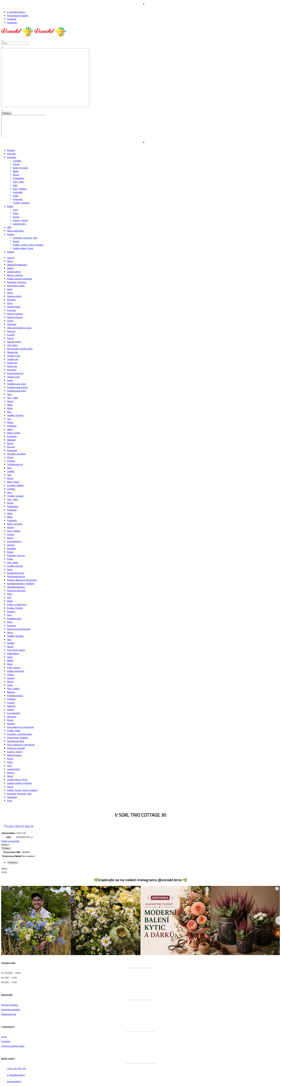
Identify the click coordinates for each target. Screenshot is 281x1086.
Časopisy (11, 625)
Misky (16, 171)
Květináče (18, 192)
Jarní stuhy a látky (16, 285)
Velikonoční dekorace (17, 264)
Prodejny (6, 848)
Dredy (10, 380)
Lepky (10, 685)
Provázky (11, 369)
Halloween (12, 797)
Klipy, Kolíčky (13, 688)
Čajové (10, 338)
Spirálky (10, 643)
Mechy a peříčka (15, 275)
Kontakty (6, 1041)
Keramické (12, 450)
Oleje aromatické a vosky (19, 327)
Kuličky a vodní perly (17, 604)
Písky (9, 594)
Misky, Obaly (13, 482)
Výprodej (11, 153)
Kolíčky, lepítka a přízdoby (19, 278)
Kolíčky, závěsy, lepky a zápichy (28, 245)
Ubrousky (11, 716)
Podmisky (18, 199)
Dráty (10, 569)
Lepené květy (19, 224)
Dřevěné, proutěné (16, 454)
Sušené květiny (14, 755)
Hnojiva (10, 545)
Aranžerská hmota (16, 576)
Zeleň (9, 289)
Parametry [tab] (12, 863)
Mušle (10, 601)
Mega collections (15, 231)
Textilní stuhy (13, 355)
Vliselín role (12, 352)
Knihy (9, 622)
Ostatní (11, 702)
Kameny (11, 611)
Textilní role (12, 359)
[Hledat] (2, 47)
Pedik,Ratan (13, 653)
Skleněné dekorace (16, 587)
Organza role (13, 376)
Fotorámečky (13, 713)
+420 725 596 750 (16, 1068)
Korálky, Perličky (15, 608)
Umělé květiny (14, 271)
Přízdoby (11, 299)
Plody (15, 213)
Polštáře (11, 699)
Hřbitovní (11, 324)
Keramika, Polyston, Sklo (25, 238)
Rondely (11, 723)
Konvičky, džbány (15, 485)
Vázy (15, 185)
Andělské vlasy (14, 618)
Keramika (11, 157)
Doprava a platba (9, 1005)
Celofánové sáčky (15, 741)
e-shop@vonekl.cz (16, 12)
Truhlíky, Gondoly (21, 203)
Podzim (10, 234)
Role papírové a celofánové (20, 727)
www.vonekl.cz (14, 1081)
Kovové (11, 447)
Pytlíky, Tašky (13, 730)
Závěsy (10, 674)
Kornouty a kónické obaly (19, 734)
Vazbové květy (14, 296)
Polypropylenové (15, 373)
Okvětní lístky (13, 306)
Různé (16, 174)
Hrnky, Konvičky (20, 167)
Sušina (10, 206)
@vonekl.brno (170, 880)
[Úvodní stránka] (33, 36)
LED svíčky (12, 345)
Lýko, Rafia (12, 562)
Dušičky (10, 252)
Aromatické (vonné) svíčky (20, 348)
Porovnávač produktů (17, 15)
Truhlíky (10, 471)
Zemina (10, 534)
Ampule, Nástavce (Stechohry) (22, 580)
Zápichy (10, 257)
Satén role (12, 366)
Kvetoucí (11, 310)
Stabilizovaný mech (16, 384)
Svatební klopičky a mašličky (20, 583)
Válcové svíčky (14, 341)
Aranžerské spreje (15, 573)
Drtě (9, 615)
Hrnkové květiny (15, 313)
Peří (9, 597)
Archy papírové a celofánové (21, 744)
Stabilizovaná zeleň (16, 391)
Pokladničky (18, 178)
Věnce (10, 261)
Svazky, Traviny (20, 220)
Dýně (9, 800)
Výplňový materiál (16, 748)
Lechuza (11, 461)
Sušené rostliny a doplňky (19, 783)
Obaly (15, 195)
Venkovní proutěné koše (18, 629)
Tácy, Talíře (18, 181)
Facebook (11, 19)
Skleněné (11, 440)
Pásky (10, 559)
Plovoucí (11, 331)
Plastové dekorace (16, 590)
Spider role (12, 362)
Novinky (11, 150)
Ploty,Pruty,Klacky (16, 650)
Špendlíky (11, 548)
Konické (11, 334)
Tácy (9, 419)
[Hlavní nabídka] (2, 40)
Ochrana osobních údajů (12, 1046)
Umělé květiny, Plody (23, 248)
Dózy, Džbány (19, 188)
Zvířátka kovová (15, 464)
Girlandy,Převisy (15, 317)
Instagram (12, 22)
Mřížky (10, 660)
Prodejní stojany (15, 695)
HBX (9, 227)
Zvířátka (17, 160)
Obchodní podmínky (10, 1009)
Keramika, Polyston (16, 282)
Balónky (11, 692)
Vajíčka (10, 268)
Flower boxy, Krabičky (17, 737)
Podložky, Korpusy (16, 555)
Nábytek (11, 706)
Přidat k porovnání (10, 841)
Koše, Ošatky (13, 667)
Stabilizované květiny (17, 387)
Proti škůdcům (14, 541)
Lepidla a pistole (15, 566)
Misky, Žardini (13, 433)
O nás (4, 1036)
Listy (15, 210)
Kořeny (10, 772)
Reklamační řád (8, 1014)
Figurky (16, 164)
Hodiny (10, 709)
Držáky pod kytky (15, 671)
